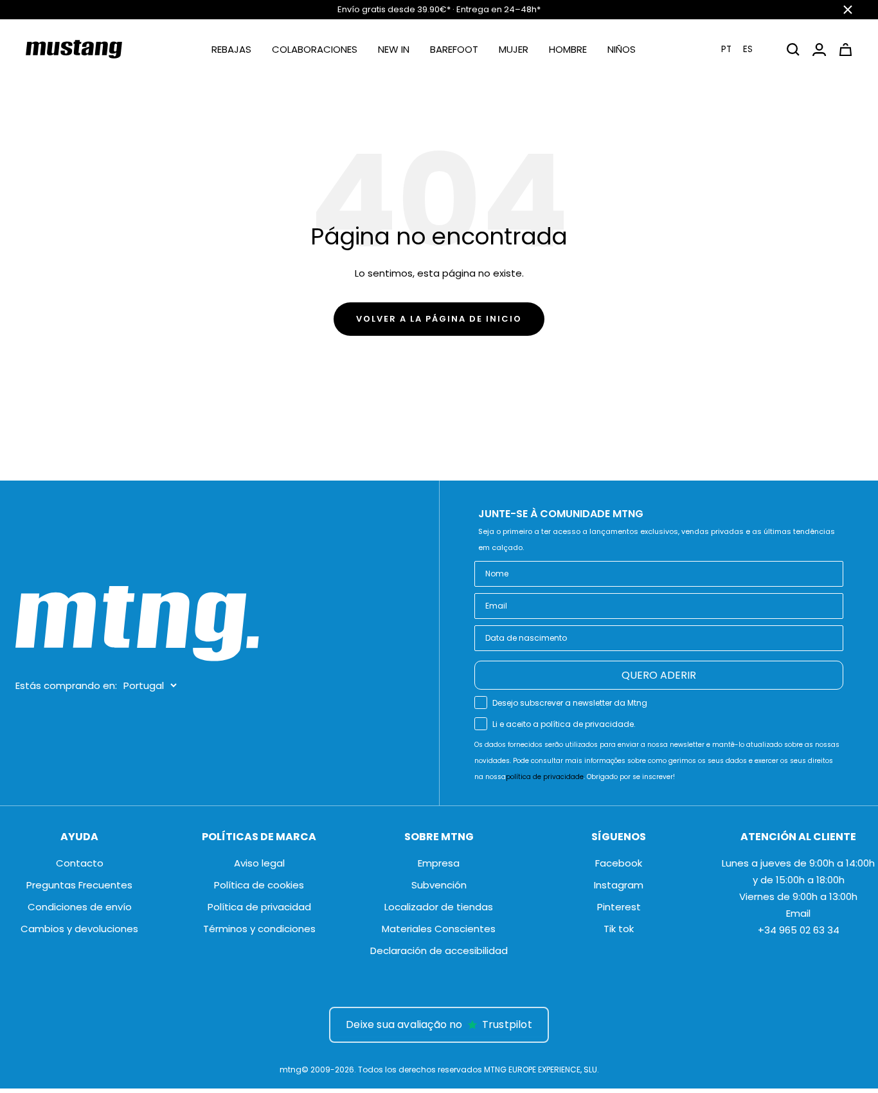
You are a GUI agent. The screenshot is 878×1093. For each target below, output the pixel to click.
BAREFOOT (454, 49)
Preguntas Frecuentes (79, 885)
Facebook (618, 863)
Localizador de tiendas (438, 907)
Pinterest (619, 907)
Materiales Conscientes (439, 928)
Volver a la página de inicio (439, 319)
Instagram (618, 885)
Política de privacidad (259, 907)
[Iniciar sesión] (819, 49)
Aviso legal (259, 863)
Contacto (79, 863)
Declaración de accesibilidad (439, 950)
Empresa (439, 863)
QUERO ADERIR (659, 675)
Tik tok (619, 928)
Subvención (439, 885)
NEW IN (393, 49)
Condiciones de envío (80, 907)
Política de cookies (259, 885)
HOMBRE (568, 49)
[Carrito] (845, 49)
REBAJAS (231, 49)
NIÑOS (621, 49)
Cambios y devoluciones (79, 928)
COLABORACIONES (314, 49)
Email (798, 913)
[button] (745, 49)
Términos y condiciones (259, 928)
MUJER (513, 49)
